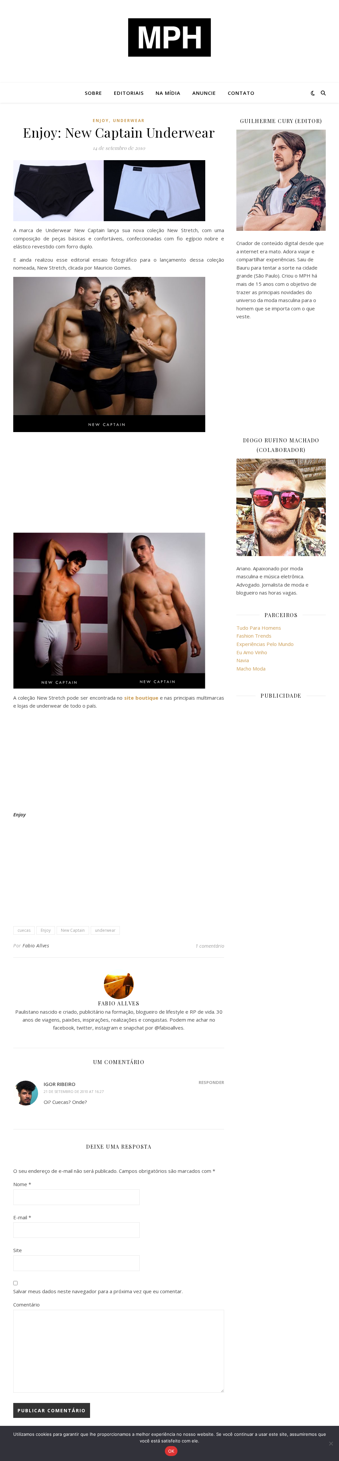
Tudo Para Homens (258, 627)
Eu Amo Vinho (251, 652)
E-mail (22, 1217)
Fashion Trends (253, 635)
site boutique (141, 697)
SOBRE (93, 93)
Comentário (26, 1304)
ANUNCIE (204, 93)
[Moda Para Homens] (169, 37)
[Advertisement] (118, 483)
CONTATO (241, 93)
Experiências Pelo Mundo (265, 644)
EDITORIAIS (129, 93)
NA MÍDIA (168, 93)
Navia (242, 660)
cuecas (24, 930)
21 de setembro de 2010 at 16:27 (74, 1091)
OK (171, 1451)
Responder (211, 1082)
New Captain (73, 930)
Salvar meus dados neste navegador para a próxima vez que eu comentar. (98, 1291)
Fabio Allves (36, 945)
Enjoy (101, 120)
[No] (330, 1443)
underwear (129, 120)
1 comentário (209, 945)
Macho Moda (251, 668)
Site (17, 1250)
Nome (22, 1184)
